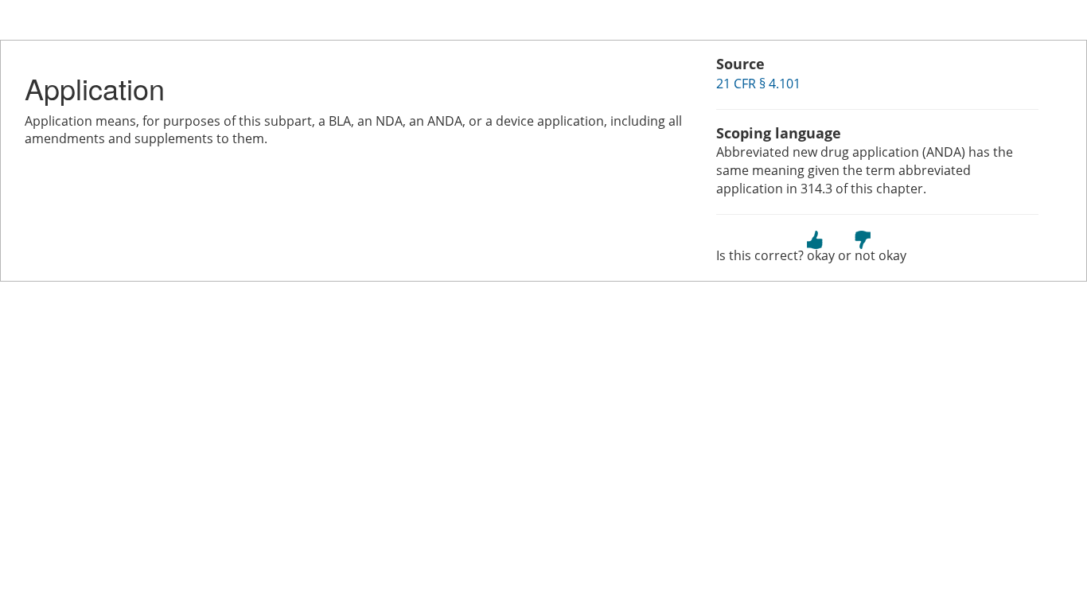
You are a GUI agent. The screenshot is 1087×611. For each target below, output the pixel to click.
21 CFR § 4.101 (758, 83)
